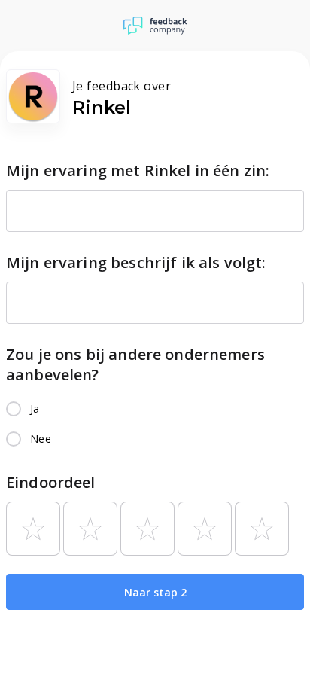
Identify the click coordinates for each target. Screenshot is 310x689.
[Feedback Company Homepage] (155, 26)
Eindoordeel (51, 482)
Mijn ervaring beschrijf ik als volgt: (136, 262)
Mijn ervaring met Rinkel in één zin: (137, 170)
